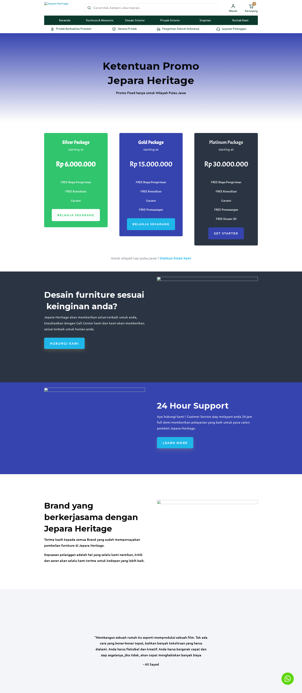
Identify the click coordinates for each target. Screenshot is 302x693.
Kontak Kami (240, 20)
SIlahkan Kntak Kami (175, 258)
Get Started (226, 233)
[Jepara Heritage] (61, 8)
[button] (287, 679)
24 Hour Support (193, 406)
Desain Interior (135, 20)
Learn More (175, 442)
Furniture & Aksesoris (99, 20)
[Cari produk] (89, 8)
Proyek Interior (170, 20)
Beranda (64, 20)
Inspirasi (205, 20)
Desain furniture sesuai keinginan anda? (94, 300)
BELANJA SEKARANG (75, 215)
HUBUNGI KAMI (64, 343)
